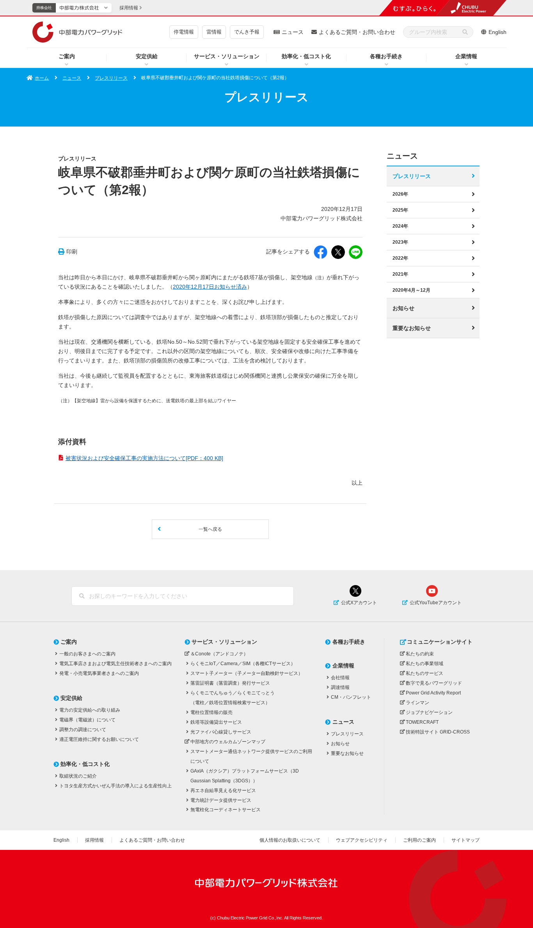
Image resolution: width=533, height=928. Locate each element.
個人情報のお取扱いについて (289, 840)
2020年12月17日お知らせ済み (210, 287)
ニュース (293, 32)
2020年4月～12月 (411, 290)
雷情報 (214, 32)
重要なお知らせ (412, 328)
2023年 (400, 242)
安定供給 (147, 56)
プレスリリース (111, 78)
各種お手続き (386, 56)
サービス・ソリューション (226, 56)
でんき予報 (246, 32)
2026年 (400, 194)
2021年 (400, 274)
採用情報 (94, 840)
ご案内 (67, 56)
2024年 (400, 226)
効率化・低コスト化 (306, 56)
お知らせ (403, 308)
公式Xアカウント (359, 602)
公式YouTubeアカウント (436, 602)
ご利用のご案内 (419, 840)
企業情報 (466, 56)
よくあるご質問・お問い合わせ (357, 32)
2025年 (400, 210)
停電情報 (184, 32)
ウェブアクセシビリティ (361, 840)
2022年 (400, 258)
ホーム (42, 78)
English (497, 32)
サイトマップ (465, 840)
